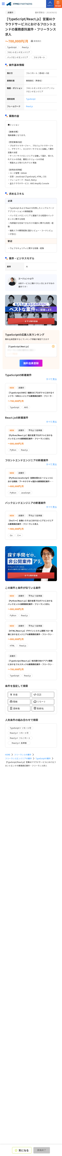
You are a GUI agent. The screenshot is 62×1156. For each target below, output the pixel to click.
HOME (7, 754)
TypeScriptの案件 (43, 758)
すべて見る (51, 379)
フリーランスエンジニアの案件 (18, 758)
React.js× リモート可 (19, 732)
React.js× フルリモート (20, 738)
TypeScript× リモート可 (20, 728)
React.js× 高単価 (19, 743)
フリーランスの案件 (22, 754)
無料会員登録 (31, 363)
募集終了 (41, 1150)
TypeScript (30, 99)
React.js (29, 106)
